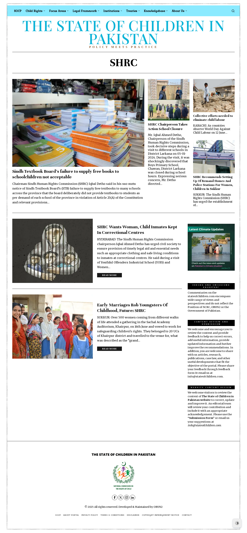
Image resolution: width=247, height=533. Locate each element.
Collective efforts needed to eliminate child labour (213, 118)
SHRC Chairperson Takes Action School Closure (168, 126)
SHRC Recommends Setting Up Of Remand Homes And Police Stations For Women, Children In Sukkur (213, 183)
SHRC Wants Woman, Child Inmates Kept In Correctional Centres (137, 229)
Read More (109, 275)
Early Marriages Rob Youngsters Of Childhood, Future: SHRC (132, 307)
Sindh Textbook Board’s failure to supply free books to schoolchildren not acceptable (65, 174)
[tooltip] (114, 497)
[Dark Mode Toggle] (237, 523)
